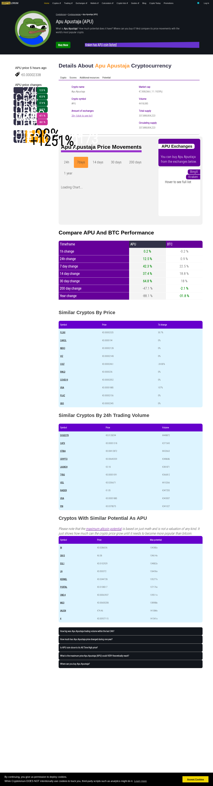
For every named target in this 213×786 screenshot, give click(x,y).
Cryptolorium (61, 14)
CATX (62, 443)
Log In (206, 3)
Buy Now (63, 44)
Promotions (168, 3)
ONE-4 (63, 595)
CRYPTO (64, 459)
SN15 (62, 555)
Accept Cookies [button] (195, 779)
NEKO (62, 348)
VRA (62, 387)
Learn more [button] (140, 781)
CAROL (63, 340)
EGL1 (62, 563)
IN (61, 547)
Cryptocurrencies (74, 14)
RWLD (62, 372)
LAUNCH (64, 467)
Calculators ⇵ (108, 3)
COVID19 (64, 380)
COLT (62, 364)
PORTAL (63, 587)
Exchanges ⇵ (81, 3)
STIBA (63, 451)
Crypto (63, 77)
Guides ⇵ (135, 3)
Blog (144, 3)
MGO (62, 602)
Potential (106, 77)
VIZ (61, 356)
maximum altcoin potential (104, 529)
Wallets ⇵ (94, 3)
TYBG (62, 474)
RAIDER (63, 490)
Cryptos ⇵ (56, 3)
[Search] (198, 3)
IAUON (63, 610)
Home (46, 3)
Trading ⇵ (68, 3)
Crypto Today (155, 3)
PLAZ (62, 395)
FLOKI (62, 332)
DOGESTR (64, 435)
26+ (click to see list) (82, 115)
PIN (61, 506)
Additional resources (89, 77)
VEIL (62, 482)
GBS (62, 403)
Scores (73, 77)
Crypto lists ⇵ (122, 3)
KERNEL (63, 579)
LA (61, 571)
